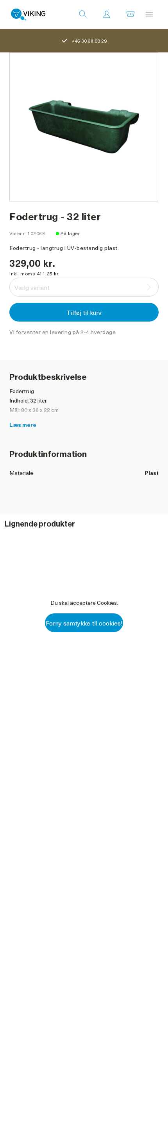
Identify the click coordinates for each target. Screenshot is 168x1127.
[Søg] (82, 14)
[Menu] (149, 14)
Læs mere (22, 425)
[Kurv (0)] (130, 14)
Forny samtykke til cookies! (84, 622)
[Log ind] (106, 14)
